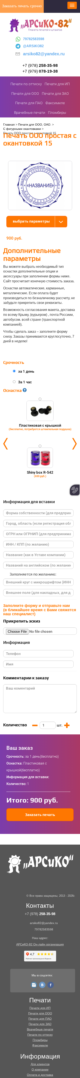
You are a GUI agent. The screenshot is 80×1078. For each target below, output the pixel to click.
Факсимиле (55, 103)
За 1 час (25, 382)
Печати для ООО (25, 93)
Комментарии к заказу (26, 678)
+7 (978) (40, 65)
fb (50, 984)
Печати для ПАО (29, 103)
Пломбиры (57, 112)
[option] (40, 444)
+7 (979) (40, 71)
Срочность (13, 362)
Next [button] (74, 444)
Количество (15, 725)
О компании (40, 1069)
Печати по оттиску (26, 84)
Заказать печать (40, 815)
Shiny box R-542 (40, 474)
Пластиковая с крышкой (40, 427)
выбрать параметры (31, 221)
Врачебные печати (29, 112)
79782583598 (33, 39)
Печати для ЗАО (55, 93)
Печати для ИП (57, 84)
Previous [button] (5, 444)
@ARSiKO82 (33, 46)
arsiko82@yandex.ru (44, 53)
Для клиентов (40, 1064)
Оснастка (13, 390)
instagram (34, 984)
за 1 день (26, 371)
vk (42, 984)
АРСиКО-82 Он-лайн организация (40, 944)
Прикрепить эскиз (21, 621)
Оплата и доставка (40, 1075)
